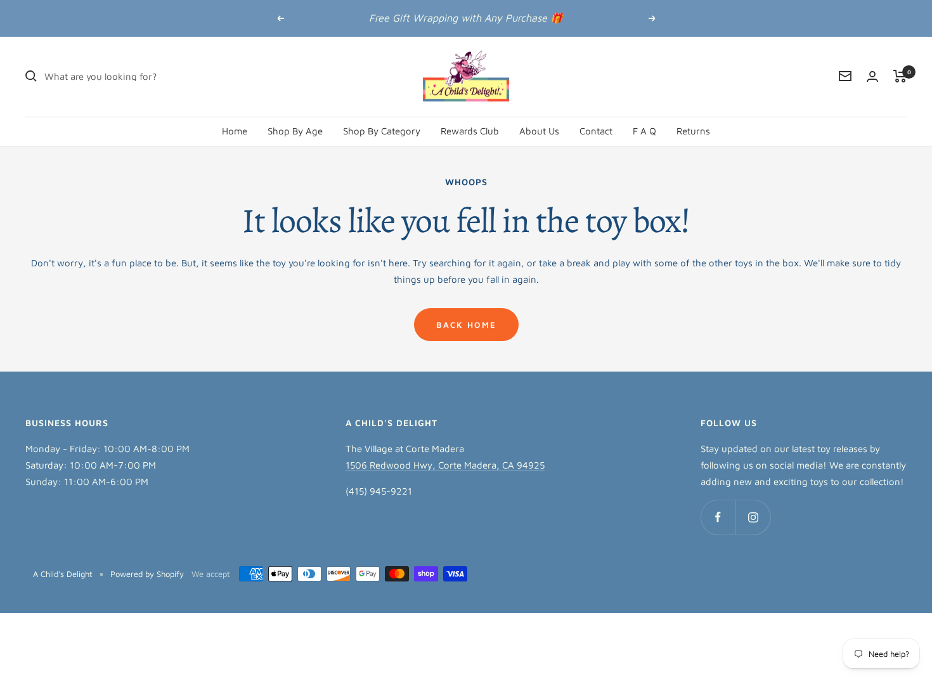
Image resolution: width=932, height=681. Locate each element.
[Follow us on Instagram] (752, 517)
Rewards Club (470, 130)
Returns (693, 130)
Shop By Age (295, 130)
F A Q (644, 130)
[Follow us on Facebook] (718, 517)
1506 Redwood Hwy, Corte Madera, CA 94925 (445, 465)
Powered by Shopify (147, 574)
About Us (539, 130)
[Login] (872, 76)
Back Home (466, 325)
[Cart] (900, 76)
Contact (595, 130)
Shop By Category (381, 130)
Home (234, 130)
